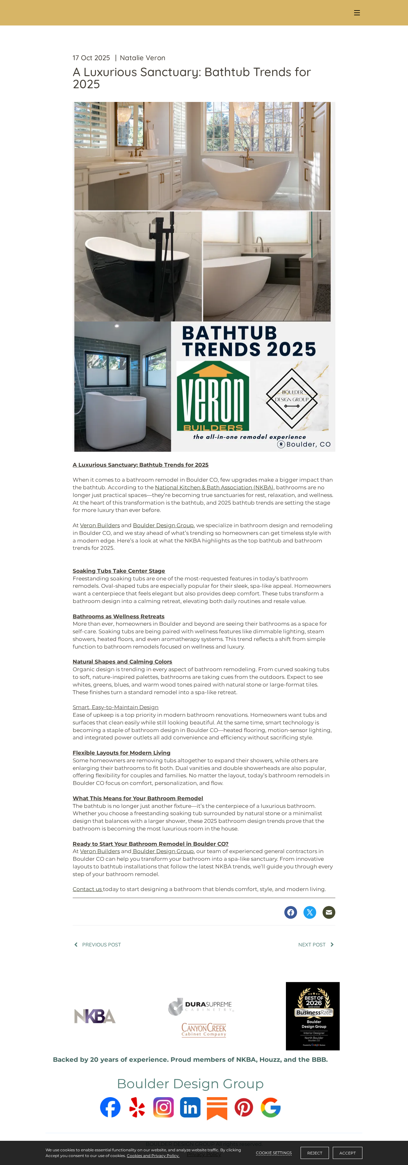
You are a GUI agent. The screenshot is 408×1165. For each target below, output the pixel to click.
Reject (314, 1153)
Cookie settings (274, 1152)
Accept (347, 1153)
